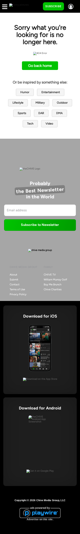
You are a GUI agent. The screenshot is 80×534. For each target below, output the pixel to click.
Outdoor (62, 102)
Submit (14, 279)
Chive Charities (53, 289)
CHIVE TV (50, 274)
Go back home (40, 65)
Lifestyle (18, 102)
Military (40, 102)
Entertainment (50, 92)
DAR (41, 113)
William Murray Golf (55, 279)
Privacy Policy (18, 294)
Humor (24, 92)
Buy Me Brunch (52, 284)
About (13, 274)
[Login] (70, 6)
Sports (22, 113)
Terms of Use (17, 289)
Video (49, 123)
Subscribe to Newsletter (40, 225)
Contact (14, 284)
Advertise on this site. (40, 519)
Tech (30, 123)
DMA (59, 113)
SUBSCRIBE (53, 6)
